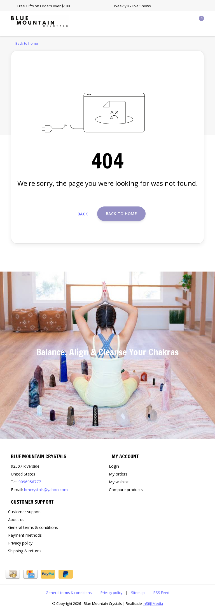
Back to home (121, 213)
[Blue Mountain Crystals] (40, 22)
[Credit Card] (30, 574)
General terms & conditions (69, 592)
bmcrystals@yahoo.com (46, 489)
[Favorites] (188, 20)
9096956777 (29, 481)
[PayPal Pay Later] (66, 574)
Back (83, 214)
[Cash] (13, 574)
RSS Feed (161, 592)
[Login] (177, 20)
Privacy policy (111, 592)
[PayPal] (48, 574)
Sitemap (138, 592)
